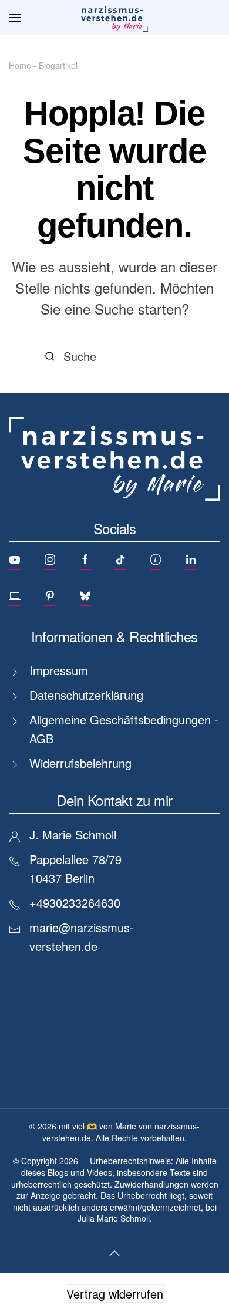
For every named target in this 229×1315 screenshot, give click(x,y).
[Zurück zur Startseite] (114, 17)
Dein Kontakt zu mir (114, 800)
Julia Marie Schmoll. (115, 1218)
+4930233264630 (74, 902)
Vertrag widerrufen (114, 1293)
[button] (15, 17)
